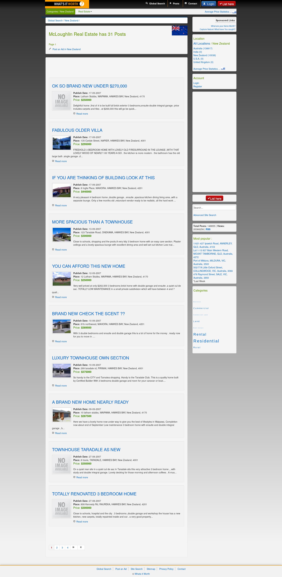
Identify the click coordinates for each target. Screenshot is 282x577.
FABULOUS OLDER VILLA (77, 130)
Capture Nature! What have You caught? (217, 29)
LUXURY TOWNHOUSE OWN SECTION (90, 358)
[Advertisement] (108, 68)
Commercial (201, 308)
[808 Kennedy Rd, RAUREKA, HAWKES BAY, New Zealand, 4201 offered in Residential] (61, 508)
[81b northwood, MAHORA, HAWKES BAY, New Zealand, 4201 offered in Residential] (61, 326)
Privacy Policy (166, 568)
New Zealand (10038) (204, 55)
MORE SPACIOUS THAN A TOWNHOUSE (92, 222)
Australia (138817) (202, 48)
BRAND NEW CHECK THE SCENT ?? (88, 313)
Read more (82, 113)
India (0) (197, 51)
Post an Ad (121, 568)
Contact (192, 3)
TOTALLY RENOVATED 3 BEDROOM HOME (94, 493)
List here (228, 4)
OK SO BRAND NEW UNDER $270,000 (89, 86)
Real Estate (84, 11)
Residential (206, 341)
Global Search (157, 3)
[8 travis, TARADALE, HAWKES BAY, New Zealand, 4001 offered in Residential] (61, 464)
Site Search (137, 568)
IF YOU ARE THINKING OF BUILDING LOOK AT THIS (103, 177)
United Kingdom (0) (203, 62)
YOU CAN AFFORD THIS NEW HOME (88, 266)
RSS (208, 229)
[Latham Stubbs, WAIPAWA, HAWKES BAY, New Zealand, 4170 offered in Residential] (61, 101)
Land (196, 321)
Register (197, 86)
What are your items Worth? (223, 25)
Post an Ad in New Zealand (66, 49)
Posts (175, 3)
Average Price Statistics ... (218, 11)
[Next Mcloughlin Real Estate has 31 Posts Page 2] (74, 547)
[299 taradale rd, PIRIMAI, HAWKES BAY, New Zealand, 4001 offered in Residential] (61, 370)
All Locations (201, 43)
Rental (200, 334)
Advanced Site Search (204, 215)
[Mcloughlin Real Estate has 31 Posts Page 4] (81, 547)
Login (210, 4)
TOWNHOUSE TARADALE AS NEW (86, 449)
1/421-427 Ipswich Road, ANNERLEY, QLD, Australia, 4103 (212, 245)
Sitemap (151, 568)
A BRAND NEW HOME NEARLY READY (90, 402)
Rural (197, 347)
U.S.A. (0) (198, 58)
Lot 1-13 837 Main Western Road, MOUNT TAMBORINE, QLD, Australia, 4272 (213, 254)
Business (197, 301)
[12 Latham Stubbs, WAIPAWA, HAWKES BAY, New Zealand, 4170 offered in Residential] (61, 278)
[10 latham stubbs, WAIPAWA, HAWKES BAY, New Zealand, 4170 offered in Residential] (61, 414)
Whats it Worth (142, 573)
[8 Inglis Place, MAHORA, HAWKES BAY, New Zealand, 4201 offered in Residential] (61, 190)
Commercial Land (200, 314)
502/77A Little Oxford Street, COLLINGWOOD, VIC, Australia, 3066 (213, 269)
